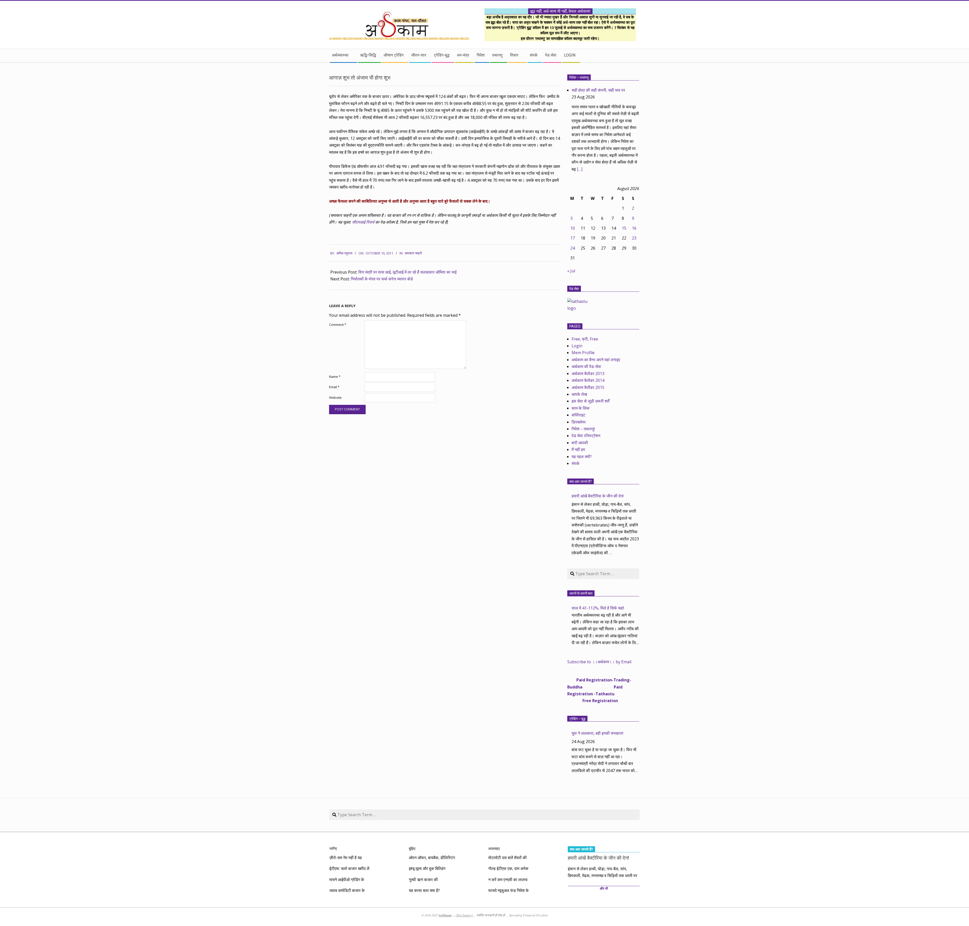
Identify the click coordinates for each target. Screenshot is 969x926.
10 (572, 228)
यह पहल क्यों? (582, 456)
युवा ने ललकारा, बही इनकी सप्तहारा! (597, 733)
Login (577, 346)
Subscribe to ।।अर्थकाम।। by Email (599, 662)
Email (334, 387)
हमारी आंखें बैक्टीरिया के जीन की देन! (598, 496)
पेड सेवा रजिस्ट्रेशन (586, 435)
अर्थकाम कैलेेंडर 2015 (588, 387)
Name (334, 377)
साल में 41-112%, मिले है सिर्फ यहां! (598, 608)
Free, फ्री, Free (585, 339)
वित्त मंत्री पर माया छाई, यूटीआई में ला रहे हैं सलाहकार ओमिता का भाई (407, 272)
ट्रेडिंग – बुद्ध (577, 719)
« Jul (571, 271)
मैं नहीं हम (578, 449)
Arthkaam (445, 915)
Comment (337, 325)
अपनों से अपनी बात (581, 593)
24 (572, 248)
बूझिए (412, 848)
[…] (579, 169)
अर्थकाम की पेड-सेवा (586, 366)
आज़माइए (494, 848)
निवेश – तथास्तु (579, 77)
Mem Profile (583, 352)
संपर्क (575, 463)
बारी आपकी (580, 442)
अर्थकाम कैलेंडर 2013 (588, 373)
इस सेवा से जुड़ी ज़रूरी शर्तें (590, 401)
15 (624, 228)
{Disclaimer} (464, 915)
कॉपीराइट (578, 415)
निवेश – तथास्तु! (583, 429)
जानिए (333, 848)
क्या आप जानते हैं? (580, 482)
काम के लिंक (580, 408)
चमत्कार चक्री (413, 253)
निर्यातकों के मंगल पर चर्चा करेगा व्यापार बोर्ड (382, 279)
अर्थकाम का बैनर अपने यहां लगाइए (596, 359)
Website (335, 397)
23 (634, 238)
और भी (604, 888)
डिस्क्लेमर (579, 422)
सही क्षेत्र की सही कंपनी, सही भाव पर (598, 90)
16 (634, 228)
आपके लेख (579, 394)
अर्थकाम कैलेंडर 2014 (588, 380)
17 (572, 238)
